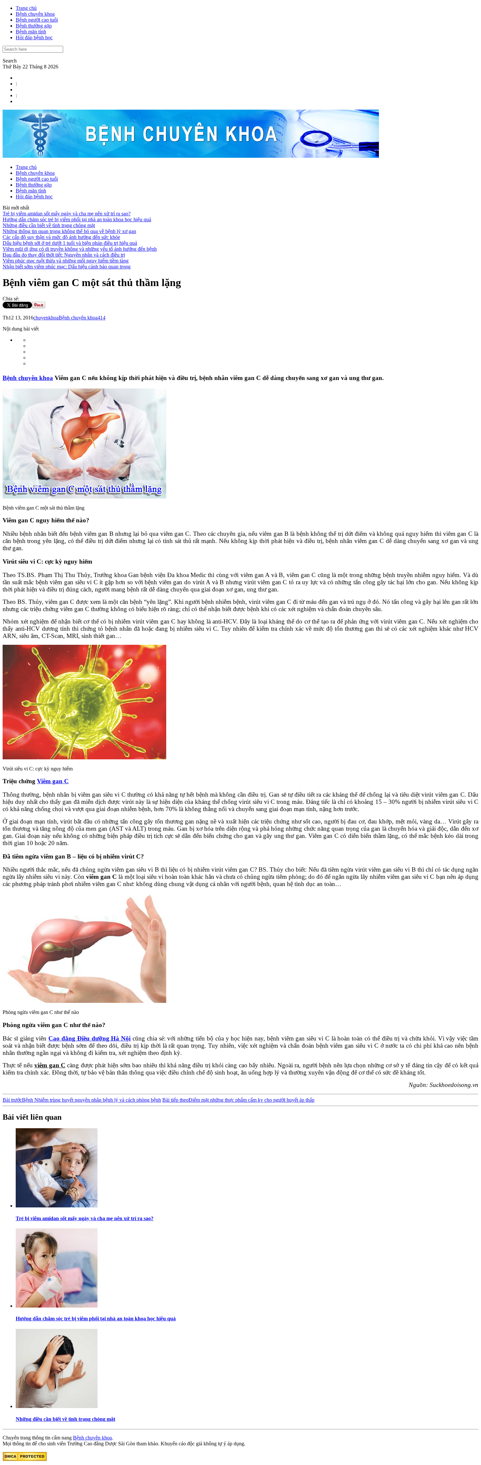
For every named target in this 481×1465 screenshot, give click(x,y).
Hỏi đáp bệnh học (34, 37)
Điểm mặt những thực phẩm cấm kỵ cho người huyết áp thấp (238, 1100)
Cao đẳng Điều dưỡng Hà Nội (89, 1038)
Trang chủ (26, 8)
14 (102, 317)
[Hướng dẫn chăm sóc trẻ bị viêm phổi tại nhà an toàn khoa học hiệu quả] (57, 1306)
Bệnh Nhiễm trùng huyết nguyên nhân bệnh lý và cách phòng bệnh (82, 1100)
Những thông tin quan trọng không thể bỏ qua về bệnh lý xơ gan (69, 231)
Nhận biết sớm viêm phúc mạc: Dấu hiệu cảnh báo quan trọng (67, 266)
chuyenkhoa (46, 317)
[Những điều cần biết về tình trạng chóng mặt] (57, 1406)
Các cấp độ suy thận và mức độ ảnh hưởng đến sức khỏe (61, 237)
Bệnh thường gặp (34, 25)
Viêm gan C (53, 781)
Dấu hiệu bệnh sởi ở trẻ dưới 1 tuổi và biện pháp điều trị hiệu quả (70, 243)
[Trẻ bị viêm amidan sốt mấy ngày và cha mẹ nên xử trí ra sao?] (57, 1205)
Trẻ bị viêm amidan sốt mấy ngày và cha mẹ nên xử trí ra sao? (67, 213)
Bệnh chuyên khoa (35, 14)
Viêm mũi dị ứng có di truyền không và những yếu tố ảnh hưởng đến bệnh (80, 249)
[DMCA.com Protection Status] (25, 1459)
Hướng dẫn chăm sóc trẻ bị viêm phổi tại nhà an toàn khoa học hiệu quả (77, 219)
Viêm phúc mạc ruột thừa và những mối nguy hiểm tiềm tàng (66, 260)
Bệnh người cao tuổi (37, 20)
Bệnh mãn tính (31, 31)
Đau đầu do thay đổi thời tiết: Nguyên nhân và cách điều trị (64, 255)
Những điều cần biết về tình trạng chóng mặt (49, 225)
